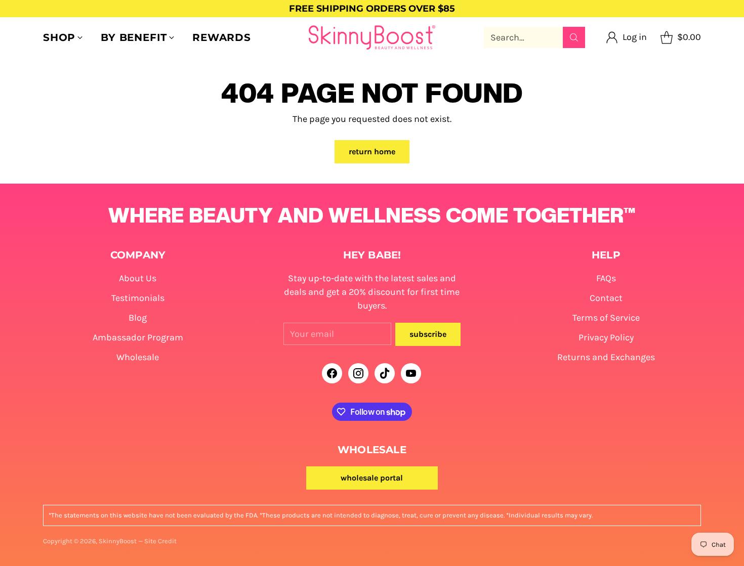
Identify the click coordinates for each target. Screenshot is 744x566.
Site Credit (160, 541)
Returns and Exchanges (606, 357)
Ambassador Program (138, 337)
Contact (606, 297)
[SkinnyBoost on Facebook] (332, 375)
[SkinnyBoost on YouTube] (411, 375)
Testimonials (137, 297)
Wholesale (137, 357)
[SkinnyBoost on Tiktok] (385, 375)
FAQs (606, 278)
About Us (137, 278)
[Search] (574, 37)
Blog (138, 317)
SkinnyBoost (118, 541)
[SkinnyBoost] (372, 37)
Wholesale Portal (372, 478)
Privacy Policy (606, 337)
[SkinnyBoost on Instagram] (358, 375)
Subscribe (427, 334)
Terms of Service (606, 317)
